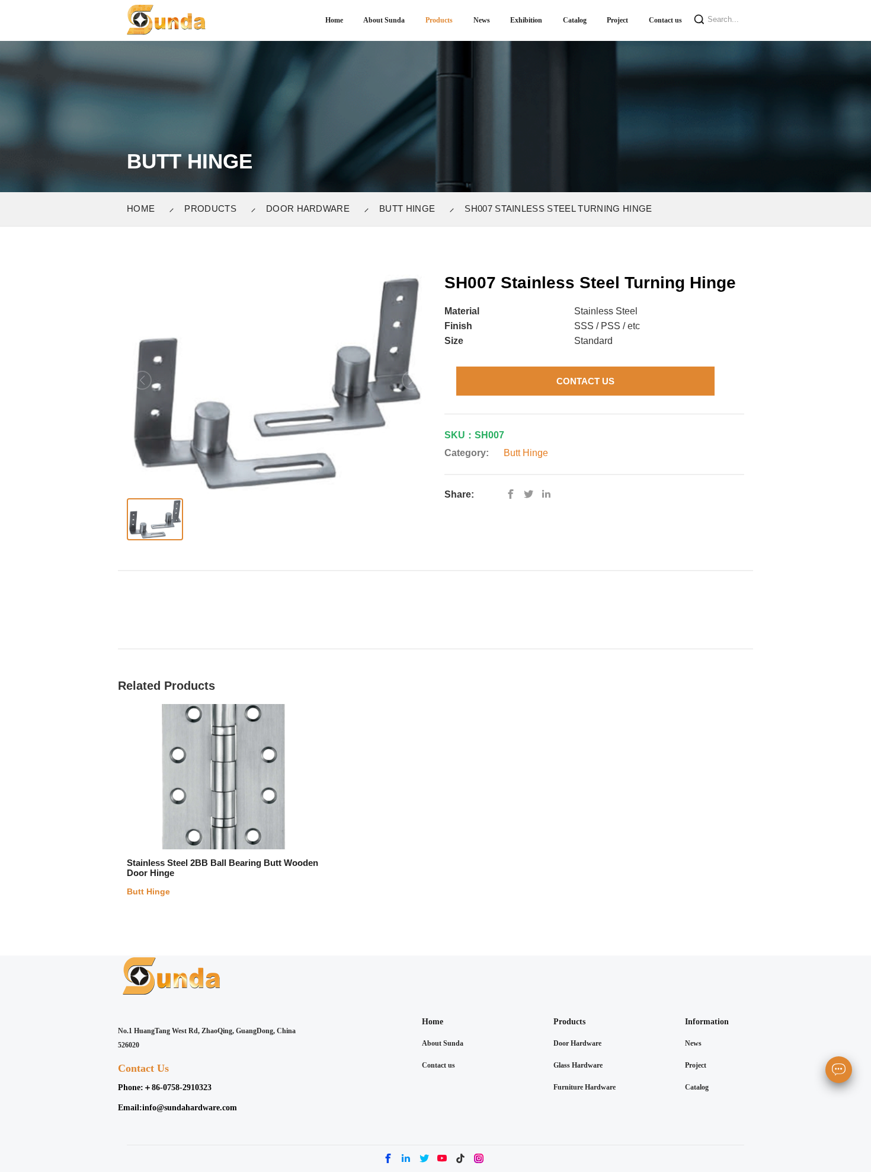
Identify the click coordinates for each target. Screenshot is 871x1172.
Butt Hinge (407, 208)
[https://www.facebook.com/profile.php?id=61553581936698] (513, 494)
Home (141, 208)
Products (210, 208)
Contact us (438, 1065)
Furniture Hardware (584, 1087)
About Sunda (442, 1043)
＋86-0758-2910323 (177, 1087)
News (693, 1043)
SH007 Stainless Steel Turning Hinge (558, 208)
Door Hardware (308, 208)
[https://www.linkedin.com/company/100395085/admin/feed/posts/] (549, 494)
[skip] (166, 20)
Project (695, 1065)
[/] (531, 494)
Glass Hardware (578, 1065)
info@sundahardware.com (189, 1107)
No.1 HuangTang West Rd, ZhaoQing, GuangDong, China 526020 (207, 1038)
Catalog (697, 1087)
